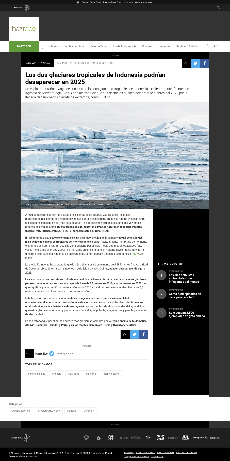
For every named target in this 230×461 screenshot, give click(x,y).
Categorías (15, 404)
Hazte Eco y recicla (124, 46)
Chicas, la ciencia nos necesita (138, 2)
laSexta (99, 437)
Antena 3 (86, 437)
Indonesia (91, 373)
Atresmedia (20, 438)
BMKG (136, 254)
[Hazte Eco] (24, 29)
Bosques (147, 46)
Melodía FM (185, 437)
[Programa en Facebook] (217, 46)
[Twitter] (195, 63)
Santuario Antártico (188, 46)
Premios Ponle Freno (112, 2)
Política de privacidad (145, 452)
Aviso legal (129, 452)
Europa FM (173, 437)
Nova (123, 437)
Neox (111, 437)
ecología (56, 373)
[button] (42, 46)
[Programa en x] (214, 46)
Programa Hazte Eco (49, 410)
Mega (136, 437)
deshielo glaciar (112, 373)
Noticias (53, 46)
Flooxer (215, 437)
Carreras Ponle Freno (91, 2)
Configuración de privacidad (136, 456)
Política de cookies (165, 452)
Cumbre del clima (74, 46)
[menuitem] (53, 46)
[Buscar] (218, 7)
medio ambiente (36, 373)
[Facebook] (204, 63)
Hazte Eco (73, 373)
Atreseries (148, 437)
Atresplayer (200, 437)
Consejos (89, 410)
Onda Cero (161, 437)
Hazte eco (30, 62)
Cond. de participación (186, 452)
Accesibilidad (157, 456)
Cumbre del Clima (21, 410)
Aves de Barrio (98, 46)
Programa (164, 46)
